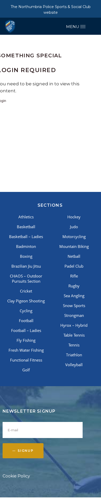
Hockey (74, 216)
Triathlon (74, 354)
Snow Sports (74, 305)
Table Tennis (74, 335)
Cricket (26, 291)
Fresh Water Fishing (26, 350)
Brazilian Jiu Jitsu (26, 266)
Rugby (74, 285)
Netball (74, 256)
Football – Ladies (26, 330)
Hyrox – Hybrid (74, 325)
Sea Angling (74, 295)
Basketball (26, 226)
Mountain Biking (74, 246)
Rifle (74, 276)
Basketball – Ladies (26, 236)
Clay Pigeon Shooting (26, 300)
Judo (74, 226)
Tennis (74, 345)
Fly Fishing (26, 340)
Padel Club (73, 266)
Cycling (26, 310)
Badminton (26, 246)
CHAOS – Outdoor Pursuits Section (26, 278)
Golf (26, 369)
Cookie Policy (16, 476)
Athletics (26, 216)
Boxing (26, 256)
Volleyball (74, 364)
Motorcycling (74, 236)
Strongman (74, 315)
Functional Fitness (26, 360)
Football (26, 320)
